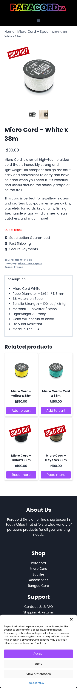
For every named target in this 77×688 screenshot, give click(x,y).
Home (9, 31)
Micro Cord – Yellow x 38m (21, 393)
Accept (38, 653)
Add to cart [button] (21, 410)
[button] (71, 619)
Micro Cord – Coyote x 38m (56, 457)
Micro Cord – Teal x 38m (56, 393)
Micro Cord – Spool (33, 31)
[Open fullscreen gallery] (68, 105)
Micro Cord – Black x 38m (21, 457)
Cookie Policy (36, 682)
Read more (21, 474)
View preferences (38, 674)
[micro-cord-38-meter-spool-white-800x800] (38, 75)
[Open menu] (38, 20)
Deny (38, 664)
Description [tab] (16, 279)
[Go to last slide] (31, 114)
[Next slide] (46, 114)
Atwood (18, 267)
